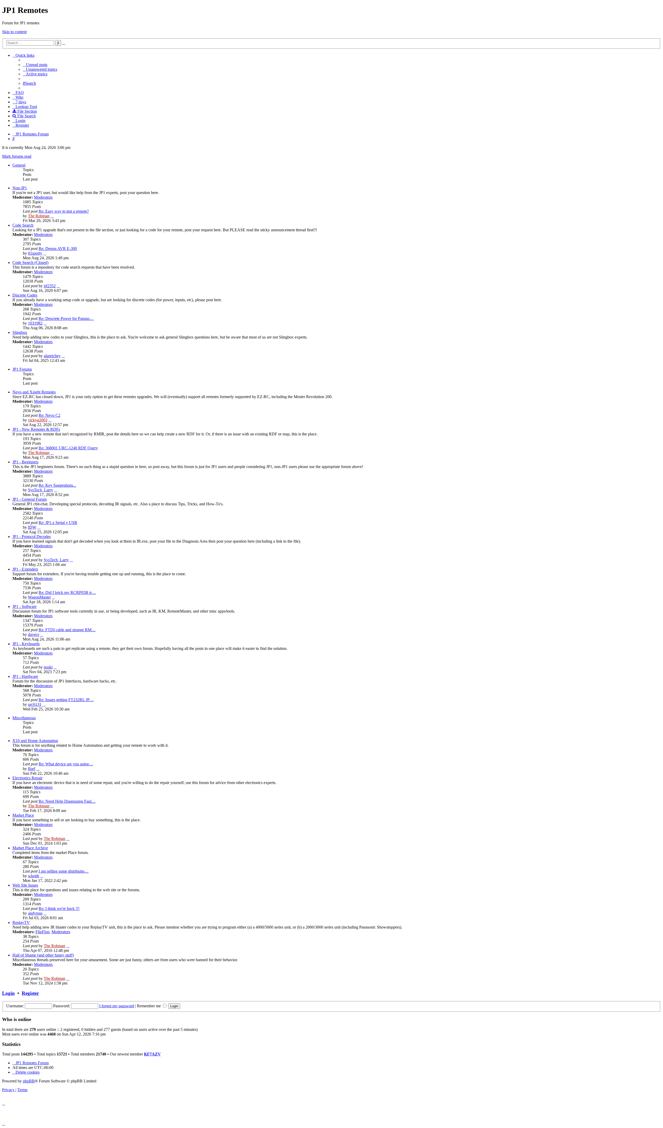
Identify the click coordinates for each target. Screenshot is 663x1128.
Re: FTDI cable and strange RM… (67, 630)
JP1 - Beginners (25, 462)
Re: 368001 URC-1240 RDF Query (68, 448)
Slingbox (19, 332)
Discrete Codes (24, 295)
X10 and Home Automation (35, 740)
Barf (31, 768)
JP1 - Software (24, 606)
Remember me (149, 1006)
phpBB (29, 1081)
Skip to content (14, 32)
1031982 (35, 323)
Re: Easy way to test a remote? (64, 211)
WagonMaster (39, 597)
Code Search (22, 225)
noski (48, 667)
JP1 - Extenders (25, 569)
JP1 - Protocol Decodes (31, 536)
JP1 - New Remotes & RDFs (36, 429)
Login (8, 993)
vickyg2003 (37, 420)
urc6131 (34, 704)
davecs (33, 634)
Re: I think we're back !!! (59, 908)
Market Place (23, 815)
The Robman (38, 216)
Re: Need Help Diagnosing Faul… (67, 801)
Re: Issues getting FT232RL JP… (66, 700)
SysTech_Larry (40, 490)
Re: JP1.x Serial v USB (58, 522)
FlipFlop (42, 932)
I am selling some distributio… (64, 871)
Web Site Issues (25, 885)
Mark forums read (16, 156)
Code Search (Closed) (30, 262)
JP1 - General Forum (29, 499)
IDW (32, 527)
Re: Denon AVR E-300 (58, 248)
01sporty (35, 253)
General (18, 165)
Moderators (43, 197)
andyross (35, 913)
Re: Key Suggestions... (57, 485)
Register (30, 993)
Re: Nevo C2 (49, 415)
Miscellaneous (24, 718)
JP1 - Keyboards (26, 644)
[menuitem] (35, 64)
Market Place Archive (30, 848)
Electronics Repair (27, 778)
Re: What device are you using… (66, 764)
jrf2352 (50, 286)
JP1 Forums (22, 369)
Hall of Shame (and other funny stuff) (43, 955)
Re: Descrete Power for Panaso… (66, 318)
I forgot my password (116, 1006)
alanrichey (52, 356)
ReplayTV (21, 922)
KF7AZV (152, 1054)
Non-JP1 (19, 188)
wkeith (33, 876)
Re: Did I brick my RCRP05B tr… (67, 592)
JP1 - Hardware (25, 676)
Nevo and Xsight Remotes (34, 392)
